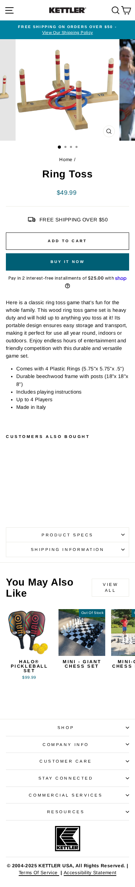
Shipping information (68, 549)
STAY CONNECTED (65, 778)
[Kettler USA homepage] (67, 839)
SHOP (65, 727)
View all (110, 587)
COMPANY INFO (66, 744)
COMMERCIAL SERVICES (65, 795)
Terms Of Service (39, 872)
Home (65, 159)
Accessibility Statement (90, 872)
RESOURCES (66, 811)
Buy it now (68, 262)
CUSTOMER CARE (65, 761)
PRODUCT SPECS (67, 535)
